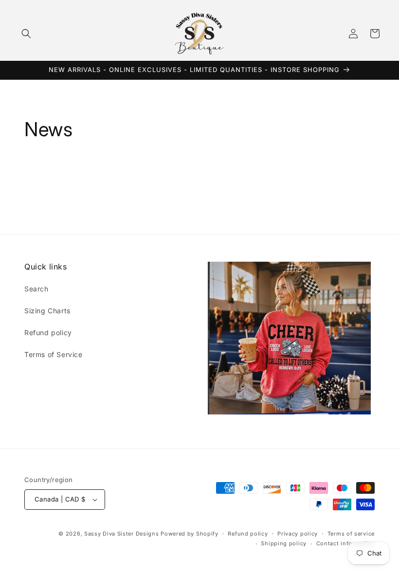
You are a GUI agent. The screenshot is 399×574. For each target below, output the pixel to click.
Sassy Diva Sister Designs (121, 533)
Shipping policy (284, 543)
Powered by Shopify (189, 533)
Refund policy (48, 332)
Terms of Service (53, 354)
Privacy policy (297, 533)
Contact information (345, 543)
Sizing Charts (47, 310)
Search (36, 289)
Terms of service (351, 533)
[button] (26, 33)
